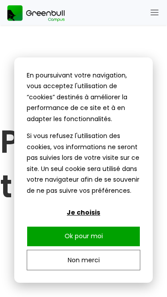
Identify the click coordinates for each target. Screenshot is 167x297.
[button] (154, 12)
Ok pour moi (84, 236)
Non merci (84, 260)
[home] (37, 12)
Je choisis (83, 212)
